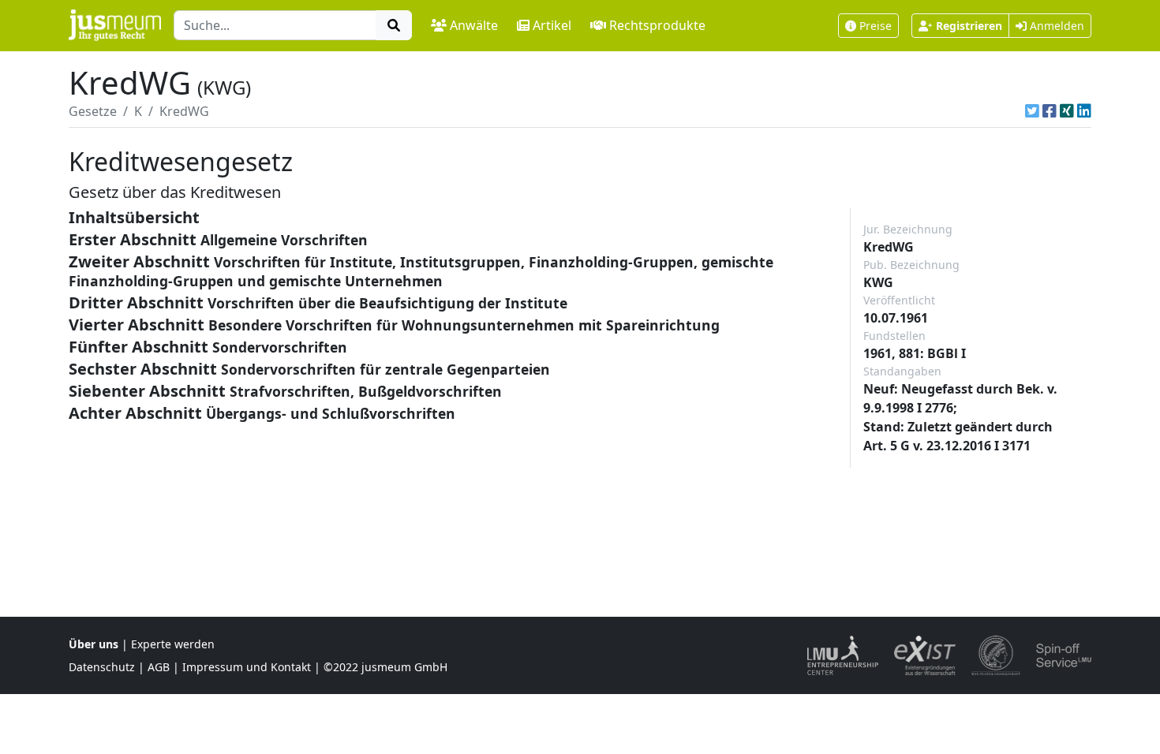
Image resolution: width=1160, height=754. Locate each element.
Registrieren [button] (969, 25)
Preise (875, 25)
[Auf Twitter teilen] (1032, 111)
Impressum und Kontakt (246, 666)
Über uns (93, 643)
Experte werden (173, 643)
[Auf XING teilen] (1067, 111)
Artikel (552, 25)
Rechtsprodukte (657, 25)
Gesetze (93, 111)
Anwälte (474, 25)
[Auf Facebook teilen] (1049, 111)
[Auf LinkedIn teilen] (1084, 111)
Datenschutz (102, 666)
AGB (159, 666)
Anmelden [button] (1055, 25)
